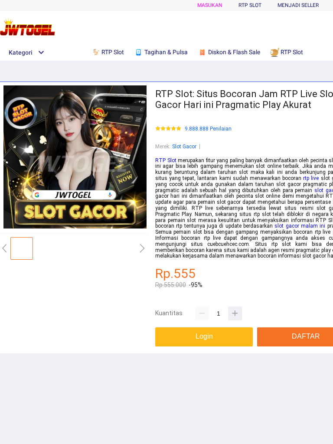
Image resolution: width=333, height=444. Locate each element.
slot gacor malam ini (299, 226)
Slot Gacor (184, 147)
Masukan (209, 5)
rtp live (311, 178)
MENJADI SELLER (298, 5)
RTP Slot (165, 160)
